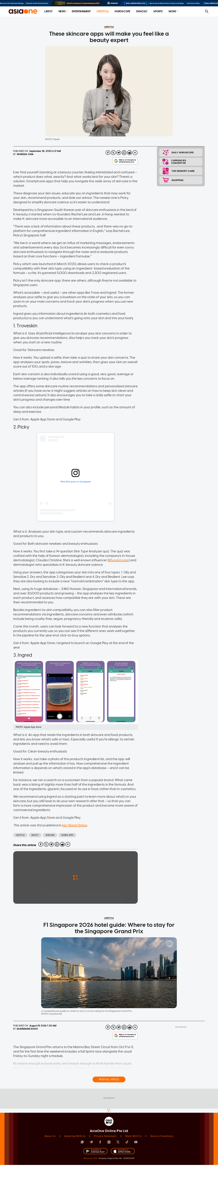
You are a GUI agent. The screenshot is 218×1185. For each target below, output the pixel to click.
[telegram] (118, 152)
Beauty (35, 835)
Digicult (141, 11)
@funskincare (119, 560)
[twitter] (113, 152)
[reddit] (129, 152)
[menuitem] (48, 11)
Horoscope (122, 11)
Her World (69, 825)
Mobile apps (67, 835)
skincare (50, 835)
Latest (48, 11)
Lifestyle (102, 11)
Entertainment (81, 11)
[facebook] (108, 152)
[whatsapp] (124, 152)
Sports (158, 11)
